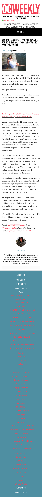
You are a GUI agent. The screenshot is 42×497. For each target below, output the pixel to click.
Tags (22, 368)
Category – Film (21, 384)
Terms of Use (21, 283)
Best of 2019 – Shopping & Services (22, 345)
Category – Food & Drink (21, 388)
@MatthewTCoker (9, 228)
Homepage (21, 415)
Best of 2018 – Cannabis (22, 314)
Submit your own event (21, 468)
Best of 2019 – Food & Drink (22, 341)
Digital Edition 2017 (22, 410)
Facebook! (27, 231)
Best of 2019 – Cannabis (22, 337)
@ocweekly (12, 231)
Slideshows (21, 461)
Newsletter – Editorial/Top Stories (22, 429)
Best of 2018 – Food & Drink (22, 318)
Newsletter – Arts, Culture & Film (22, 425)
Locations (22, 360)
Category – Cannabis (21, 380)
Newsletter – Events (22, 433)
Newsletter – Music (22, 445)
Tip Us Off (21, 476)
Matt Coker (6, 50)
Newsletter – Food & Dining (22, 441)
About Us (21, 275)
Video (21, 480)
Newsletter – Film (22, 437)
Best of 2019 (21, 330)
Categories (22, 356)
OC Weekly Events (21, 453)
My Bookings (22, 364)
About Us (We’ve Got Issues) (21, 295)
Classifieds (21, 399)
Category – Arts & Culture (21, 376)
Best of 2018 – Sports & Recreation (22, 325)
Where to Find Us (21, 484)
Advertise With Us (21, 299)
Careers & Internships (21, 372)
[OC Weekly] (8, 20)
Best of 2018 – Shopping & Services (22, 322)
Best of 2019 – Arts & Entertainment (22, 333)
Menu (22, 32)
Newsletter (21, 418)
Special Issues (21, 465)
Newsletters (21, 422)
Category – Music (21, 392)
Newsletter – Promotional (22, 449)
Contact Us (21, 279)
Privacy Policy (21, 288)
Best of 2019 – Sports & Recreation (22, 348)
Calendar (21, 353)
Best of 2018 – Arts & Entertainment (22, 310)
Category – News (21, 395)
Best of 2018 (21, 307)
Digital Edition (21, 407)
